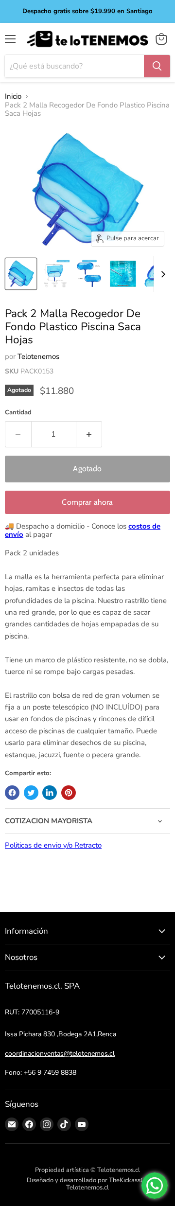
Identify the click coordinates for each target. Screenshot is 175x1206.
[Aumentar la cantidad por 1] (89, 434)
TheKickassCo (128, 1180)
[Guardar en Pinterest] (68, 792)
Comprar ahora (87, 502)
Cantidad (18, 412)
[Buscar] (157, 66)
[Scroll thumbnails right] (161, 274)
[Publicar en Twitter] (31, 792)
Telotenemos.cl (87, 1187)
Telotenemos (38, 356)
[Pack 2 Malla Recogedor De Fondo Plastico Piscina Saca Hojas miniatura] (20, 273)
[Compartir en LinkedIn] (49, 792)
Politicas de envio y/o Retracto (53, 845)
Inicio (13, 96)
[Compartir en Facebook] (12, 792)
